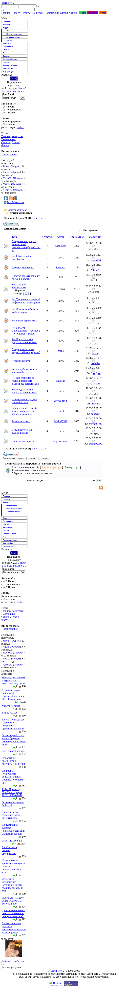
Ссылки (73, 12)
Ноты (83, 12)
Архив (9, 40)
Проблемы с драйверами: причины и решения (13, 761)
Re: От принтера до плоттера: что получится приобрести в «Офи (13, 724)
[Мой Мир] (15, 198)
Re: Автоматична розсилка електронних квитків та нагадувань (14, 928)
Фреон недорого (21, 421)
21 (42, 218)
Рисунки (93, 12)
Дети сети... (8, 2)
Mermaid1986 (60, 401)
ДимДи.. (7, 190)
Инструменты (90, 230)
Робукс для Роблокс (23, 267)
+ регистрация (9, 154)
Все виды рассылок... (14, 91)
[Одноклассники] (11, 198)
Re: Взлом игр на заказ (24, 320)
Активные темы (13, 37)
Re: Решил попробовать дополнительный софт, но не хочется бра (12, 776)
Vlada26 (95, 270)
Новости (16, 12)
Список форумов (17, 210)
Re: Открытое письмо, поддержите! (9, 850)
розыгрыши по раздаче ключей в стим (24, 401)
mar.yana (95, 403)
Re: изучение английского (19, 286)
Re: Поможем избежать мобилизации (25, 311)
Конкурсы (37, 12)
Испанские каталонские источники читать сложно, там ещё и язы (12, 885)
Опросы (6, 62)
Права (44, 458)
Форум (26, 12)
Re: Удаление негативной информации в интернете (26, 301)
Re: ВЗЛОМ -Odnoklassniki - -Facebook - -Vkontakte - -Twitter (26, 330)
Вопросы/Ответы (10, 59)
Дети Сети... (58, 970)
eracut (61, 411)
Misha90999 (60, 421)
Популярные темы (14, 34)
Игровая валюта (21, 360)
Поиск (32, 458)
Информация (8, 72)
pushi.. (20, 127)
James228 (95, 260)
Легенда (21, 458)
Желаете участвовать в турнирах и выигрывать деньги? (13, 680)
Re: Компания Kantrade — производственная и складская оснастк (13, 829)
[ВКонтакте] (6, 198)
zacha (61, 350)
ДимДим (96, 373)
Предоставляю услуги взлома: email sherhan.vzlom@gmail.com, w (26, 246)
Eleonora (60, 267)
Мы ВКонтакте (15, 202)
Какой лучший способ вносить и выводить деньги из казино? (24, 411)
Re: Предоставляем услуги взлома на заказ (24, 341)
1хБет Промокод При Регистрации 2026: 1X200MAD (12, 792)
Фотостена (7, 53)
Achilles (95, 363)
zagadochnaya (60, 441)
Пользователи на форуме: (13, 458)
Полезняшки (51, 12)
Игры (103, 12)
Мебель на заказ (11, 705)
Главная (5, 12)
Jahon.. (6, 166)
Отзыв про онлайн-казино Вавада (22, 431)
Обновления (11, 31)
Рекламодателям (10, 65)
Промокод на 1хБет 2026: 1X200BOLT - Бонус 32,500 (13, 900)
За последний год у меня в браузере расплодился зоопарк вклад (14, 740)
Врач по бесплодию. (13, 751)
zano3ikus (60, 245)
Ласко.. (7, 172)
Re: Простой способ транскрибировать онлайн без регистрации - (26, 380)
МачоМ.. (7, 178)
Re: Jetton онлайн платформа (21, 257)
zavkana (60, 380)
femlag (95, 353)
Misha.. (7, 184)
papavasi (95, 413)
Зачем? (22, 88)
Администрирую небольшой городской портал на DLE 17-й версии (13, 694)
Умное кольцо (10, 712)
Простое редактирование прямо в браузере (26, 277)
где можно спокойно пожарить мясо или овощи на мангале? (13, 913)
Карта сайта (8, 68)
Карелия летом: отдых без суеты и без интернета (12, 815)
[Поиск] (2, 9)
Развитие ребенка (12, 840)
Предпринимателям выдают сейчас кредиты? (26, 351)
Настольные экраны (23, 441)
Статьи (64, 12)
